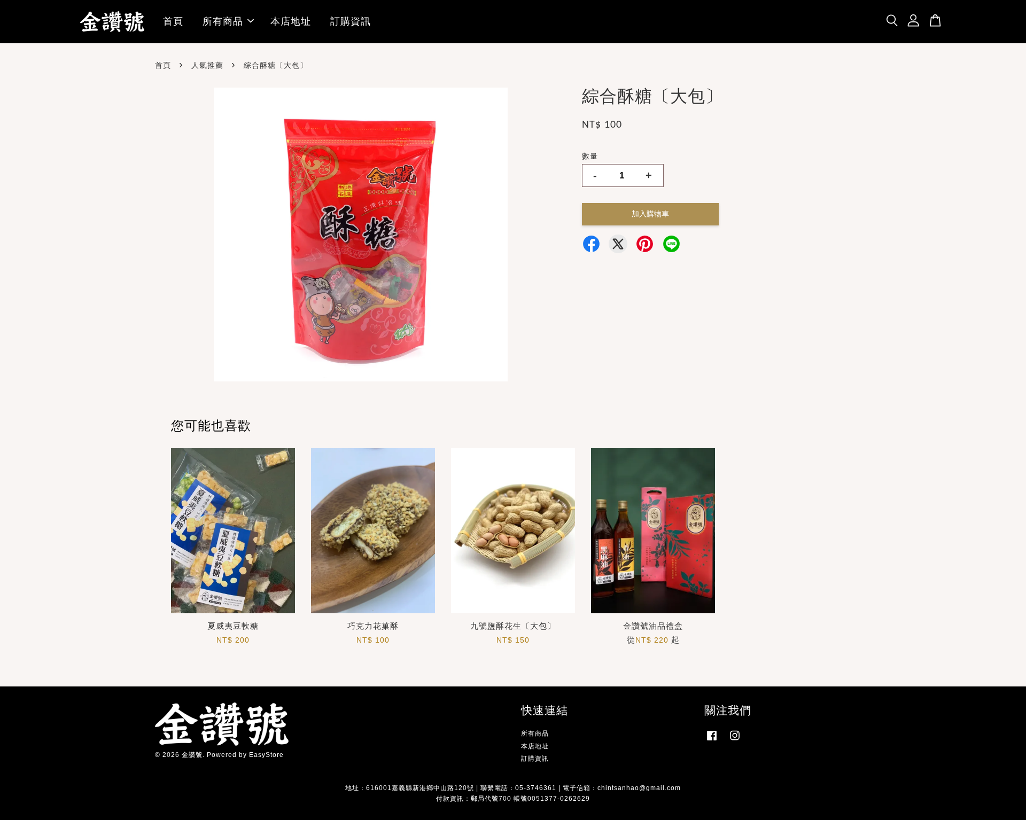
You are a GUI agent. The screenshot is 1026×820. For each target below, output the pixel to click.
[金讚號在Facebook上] (711, 741)
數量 (590, 156)
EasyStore (266, 755)
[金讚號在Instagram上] (734, 741)
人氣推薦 (207, 65)
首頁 (173, 21)
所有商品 (223, 21)
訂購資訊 (350, 21)
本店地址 (290, 21)
